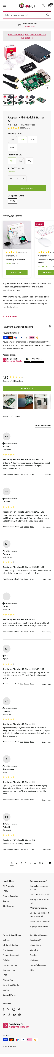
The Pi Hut (12, 125)
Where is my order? (38, 908)
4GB (33, 139)
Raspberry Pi (11, 256)
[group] (27, 378)
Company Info (9, 970)
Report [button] (26, 474)
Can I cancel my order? (40, 894)
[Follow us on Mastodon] (19, 1015)
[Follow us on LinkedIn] (4, 1015)
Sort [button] (5, 416)
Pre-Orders (8, 950)
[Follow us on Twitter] (8, 1009)
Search (6, 901)
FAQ (5, 975)
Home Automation (38, 965)
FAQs (5, 891)
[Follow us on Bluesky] (14, 1015)
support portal (30, 26)
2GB (22, 139)
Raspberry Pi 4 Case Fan (15, 259)
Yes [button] (21, 474)
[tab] (43, 426)
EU (20, 160)
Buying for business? (39, 926)
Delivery (6, 940)
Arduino (33, 955)
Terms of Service (10, 965)
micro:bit (34, 950)
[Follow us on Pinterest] (19, 1009)
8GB (12, 147)
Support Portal (9, 995)
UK (11, 160)
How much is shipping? (40, 921)
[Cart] (49, 5)
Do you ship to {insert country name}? (39, 914)
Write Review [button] (27, 389)
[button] (10, 401)
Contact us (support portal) (39, 887)
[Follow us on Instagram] (13, 1009)
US (29, 160)
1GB (12, 139)
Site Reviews (8, 906)
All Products (8, 886)
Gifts (32, 970)
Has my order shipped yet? (39, 901)
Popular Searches (10, 896)
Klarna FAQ (8, 979)
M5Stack (34, 960)
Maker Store (35, 945)
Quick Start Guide (11, 985)
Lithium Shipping (10, 945)
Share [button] (32, 474)
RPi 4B (12, 201)
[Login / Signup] (43, 5)
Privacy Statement (11, 955)
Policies (6, 960)
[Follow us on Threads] (9, 1015)
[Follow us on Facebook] (3, 1009)
